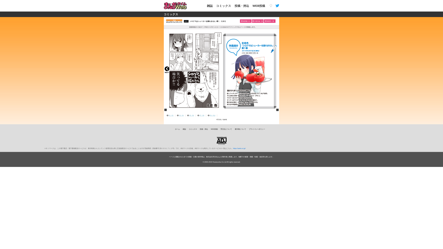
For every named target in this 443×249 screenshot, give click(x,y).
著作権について (240, 129)
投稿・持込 (242, 5)
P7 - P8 (202, 115)
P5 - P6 (191, 115)
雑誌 (210, 5)
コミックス (223, 5)
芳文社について (226, 129)
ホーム (177, 129)
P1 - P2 (171, 115)
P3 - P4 (181, 115)
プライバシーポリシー (257, 129)
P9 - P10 (212, 115)
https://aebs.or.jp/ (239, 148)
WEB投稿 (259, 5)
